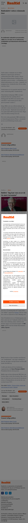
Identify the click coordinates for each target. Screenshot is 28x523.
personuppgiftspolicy (9, 272)
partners (8, 238)
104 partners (15, 291)
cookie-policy (20, 271)
